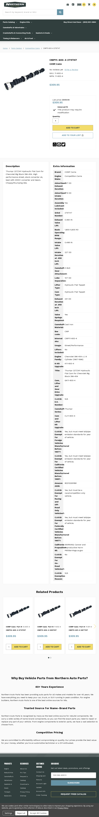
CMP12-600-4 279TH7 (16, 630)
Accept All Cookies (38, 813)
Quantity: (56, 116)
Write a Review (71, 69)
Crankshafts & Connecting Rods (17, 33)
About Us (23, 769)
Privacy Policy (25, 792)
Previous (3, 626)
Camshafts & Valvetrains (13, 27)
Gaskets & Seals (43, 33)
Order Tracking (41, 795)
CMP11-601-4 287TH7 (78, 630)
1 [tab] (48, 657)
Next (94, 626)
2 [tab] (50, 657)
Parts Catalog (9, 22)
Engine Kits (25, 22)
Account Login (41, 783)
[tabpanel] (18, 625)
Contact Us (40, 772)
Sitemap (23, 796)
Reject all (21, 813)
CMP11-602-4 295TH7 (47, 630)
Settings (8, 813)
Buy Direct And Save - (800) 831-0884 (80, 22)
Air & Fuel (29, 38)
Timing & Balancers (11, 38)
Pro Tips (23, 772)
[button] (81, 4)
